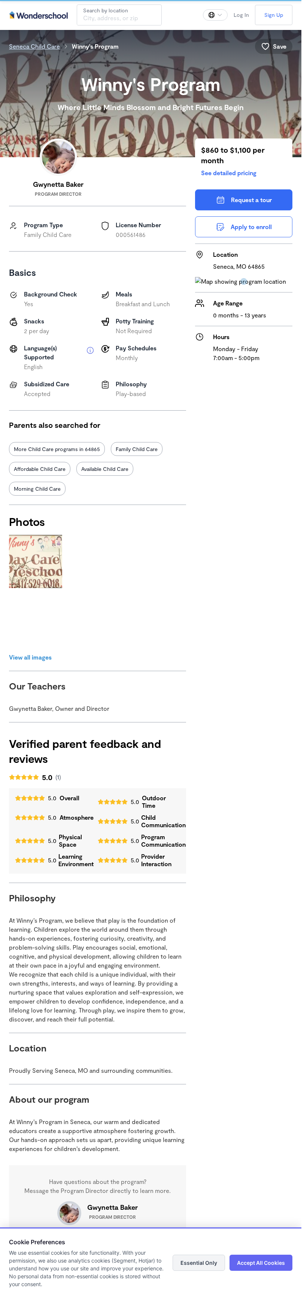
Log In (241, 15)
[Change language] (215, 15)
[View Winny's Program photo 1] (35, 561)
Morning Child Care (37, 488)
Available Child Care (104, 469)
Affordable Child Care (40, 469)
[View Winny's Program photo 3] (153, 561)
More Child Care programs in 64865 (57, 449)
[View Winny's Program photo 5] (94, 620)
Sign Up (273, 15)
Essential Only (198, 1263)
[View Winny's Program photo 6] (153, 620)
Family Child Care (137, 449)
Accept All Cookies (261, 1263)
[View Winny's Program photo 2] (94, 561)
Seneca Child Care (34, 46)
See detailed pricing (228, 172)
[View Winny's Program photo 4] (35, 620)
